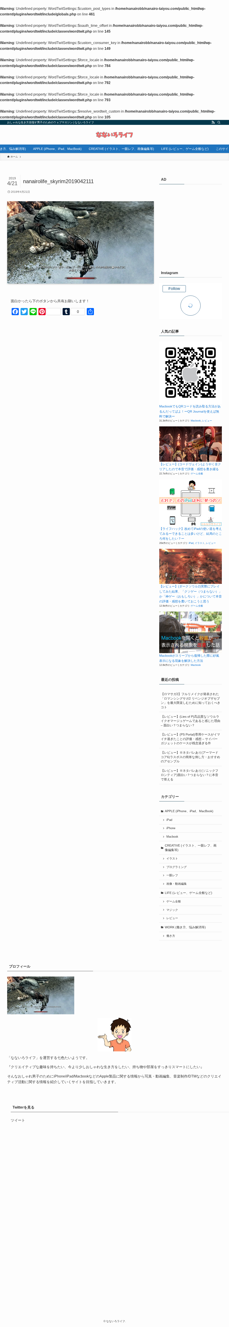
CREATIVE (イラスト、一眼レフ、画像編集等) (190, 848)
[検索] (219, 122)
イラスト (200, 543)
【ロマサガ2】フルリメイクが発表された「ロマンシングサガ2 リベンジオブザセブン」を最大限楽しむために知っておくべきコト (190, 700)
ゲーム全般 (197, 473)
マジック (172, 910)
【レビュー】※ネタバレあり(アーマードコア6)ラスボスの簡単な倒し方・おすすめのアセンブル (190, 757)
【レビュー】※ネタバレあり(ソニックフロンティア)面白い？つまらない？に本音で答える (189, 775)
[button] (190, 372)
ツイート (18, 1120)
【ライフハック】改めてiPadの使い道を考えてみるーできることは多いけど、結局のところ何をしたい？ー (190, 534)
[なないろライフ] (114, 134)
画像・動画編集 (176, 883)
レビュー (207, 420)
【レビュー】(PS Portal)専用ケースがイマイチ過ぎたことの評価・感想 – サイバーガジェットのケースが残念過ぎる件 (190, 739)
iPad (191, 543)
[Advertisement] (190, 227)
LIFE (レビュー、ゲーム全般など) (188, 893)
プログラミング (176, 867)
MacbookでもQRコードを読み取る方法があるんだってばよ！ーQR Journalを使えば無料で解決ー (190, 411)
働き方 (170, 935)
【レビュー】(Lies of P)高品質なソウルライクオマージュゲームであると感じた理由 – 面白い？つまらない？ (190, 721)
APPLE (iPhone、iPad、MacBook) (189, 811)
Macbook (196, 420)
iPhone (170, 828)
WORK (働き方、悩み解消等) (185, 927)
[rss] (213, 122)
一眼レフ (172, 875)
